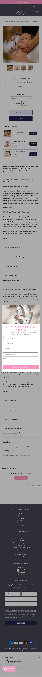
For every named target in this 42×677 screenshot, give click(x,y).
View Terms (27, 362)
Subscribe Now (21, 367)
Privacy (31, 362)
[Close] (38, 307)
